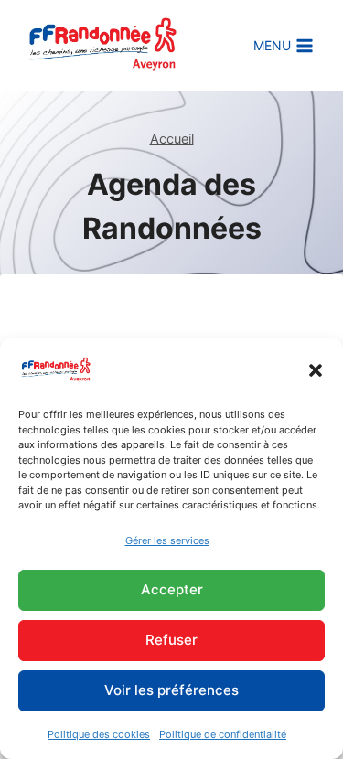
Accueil (172, 138)
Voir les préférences (171, 690)
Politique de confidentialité (222, 734)
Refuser (171, 639)
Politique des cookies (99, 734)
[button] (315, 370)
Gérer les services (167, 540)
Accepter (172, 589)
